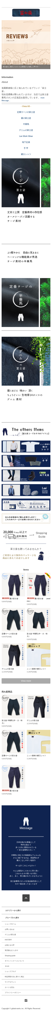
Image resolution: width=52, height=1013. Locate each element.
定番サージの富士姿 (26, 112)
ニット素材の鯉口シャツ (36, 669)
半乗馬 (26, 124)
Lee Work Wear (26, 136)
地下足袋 (26, 142)
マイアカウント (10, 982)
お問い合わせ (9, 929)
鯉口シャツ (26, 154)
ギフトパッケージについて (14, 961)
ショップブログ (10, 971)
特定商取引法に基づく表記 (14, 977)
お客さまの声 (9, 945)
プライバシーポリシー (13, 992)
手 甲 (26, 148)
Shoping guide (10, 956)
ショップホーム (10, 924)
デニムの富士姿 (26, 130)
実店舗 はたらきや (11, 950)
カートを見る (9, 987)
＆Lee (7, 966)
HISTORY (8, 940)
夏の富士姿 (26, 118)
